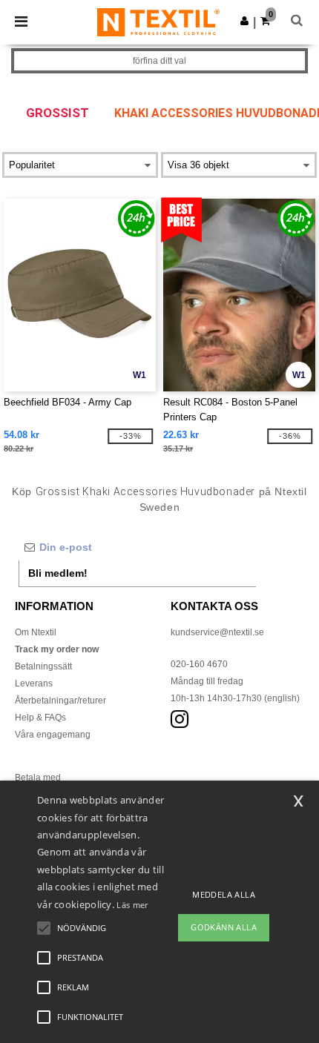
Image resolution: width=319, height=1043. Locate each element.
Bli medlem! (58, 573)
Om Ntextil (35, 632)
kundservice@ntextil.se (217, 632)
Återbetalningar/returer (60, 700)
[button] (244, 21)
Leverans (34, 683)
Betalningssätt (43, 666)
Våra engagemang (53, 734)
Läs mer (132, 904)
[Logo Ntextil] (158, 21)
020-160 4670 (199, 664)
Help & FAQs (40, 717)
